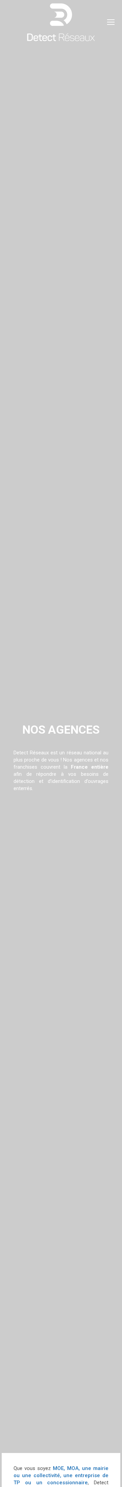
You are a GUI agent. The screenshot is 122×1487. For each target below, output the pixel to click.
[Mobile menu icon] (110, 22)
